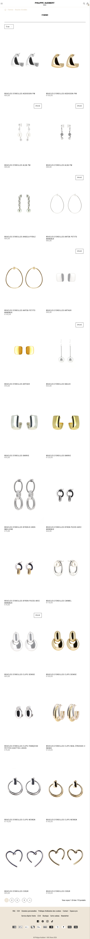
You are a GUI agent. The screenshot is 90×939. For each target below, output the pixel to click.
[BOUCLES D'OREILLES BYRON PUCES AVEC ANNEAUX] (66, 494)
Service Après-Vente (28, 916)
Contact (65, 911)
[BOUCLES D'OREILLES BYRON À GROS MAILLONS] (24, 494)
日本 (39, 916)
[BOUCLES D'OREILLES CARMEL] (66, 568)
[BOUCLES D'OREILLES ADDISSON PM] (24, 60)
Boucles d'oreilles (21, 10)
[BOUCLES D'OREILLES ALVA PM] (24, 132)
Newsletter (65, 916)
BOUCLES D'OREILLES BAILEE (58, 384)
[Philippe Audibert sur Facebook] (38, 921)
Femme (10, 10)
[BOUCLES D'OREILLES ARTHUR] (66, 277)
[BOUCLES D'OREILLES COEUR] (24, 858)
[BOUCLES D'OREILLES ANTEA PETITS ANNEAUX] (66, 203)
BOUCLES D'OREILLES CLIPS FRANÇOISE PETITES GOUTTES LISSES (21, 747)
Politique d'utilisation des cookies (49, 911)
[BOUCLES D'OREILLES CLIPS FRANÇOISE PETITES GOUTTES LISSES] (24, 713)
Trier (8, 27)
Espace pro (74, 911)
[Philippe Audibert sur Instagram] (47, 921)
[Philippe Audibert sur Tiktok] (52, 921)
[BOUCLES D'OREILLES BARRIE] (24, 422)
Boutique (46, 916)
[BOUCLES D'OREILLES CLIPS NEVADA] (24, 786)
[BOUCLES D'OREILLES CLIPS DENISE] (24, 641)
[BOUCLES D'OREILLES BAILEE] (66, 351)
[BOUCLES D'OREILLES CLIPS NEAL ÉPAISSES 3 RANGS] (66, 713)
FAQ (14, 911)
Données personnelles (29, 911)
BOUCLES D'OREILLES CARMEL (59, 601)
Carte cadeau (54, 916)
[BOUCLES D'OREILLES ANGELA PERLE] (24, 203)
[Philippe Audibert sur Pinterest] (43, 921)
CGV (18, 911)
